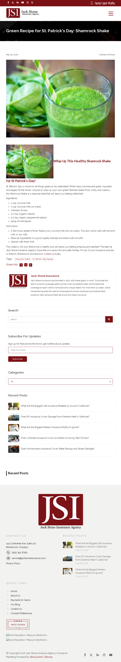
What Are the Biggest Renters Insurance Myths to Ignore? (50, 427)
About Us (15, 595)
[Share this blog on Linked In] (30, 265)
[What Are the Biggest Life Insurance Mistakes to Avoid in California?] (67, 546)
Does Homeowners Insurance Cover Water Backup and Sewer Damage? (58, 448)
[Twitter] (13, 3)
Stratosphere (36, 657)
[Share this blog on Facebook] (21, 265)
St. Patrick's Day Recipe (42, 259)
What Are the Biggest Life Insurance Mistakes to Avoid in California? (55, 406)
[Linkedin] (18, 2)
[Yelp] (32, 2)
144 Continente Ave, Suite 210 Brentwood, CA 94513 (21, 545)
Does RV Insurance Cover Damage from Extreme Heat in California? (55, 416)
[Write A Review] (18, 625)
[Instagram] (28, 2)
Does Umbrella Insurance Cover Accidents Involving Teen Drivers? (55, 438)
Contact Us (16, 609)
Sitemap (48, 657)
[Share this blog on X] (25, 264)
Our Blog (15, 604)
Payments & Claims (20, 600)
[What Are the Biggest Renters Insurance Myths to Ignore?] (67, 572)
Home (14, 591)
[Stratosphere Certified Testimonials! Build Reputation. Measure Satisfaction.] (27, 635)
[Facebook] (8, 2)
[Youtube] (22, 2)
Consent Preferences (21, 613)
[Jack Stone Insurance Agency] (22, 13)
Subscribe (17, 359)
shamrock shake (22, 259)
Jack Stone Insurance (45, 275)
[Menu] (111, 14)
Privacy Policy (13, 563)
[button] (109, 319)
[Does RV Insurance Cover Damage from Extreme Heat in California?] (67, 559)
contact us (49, 254)
